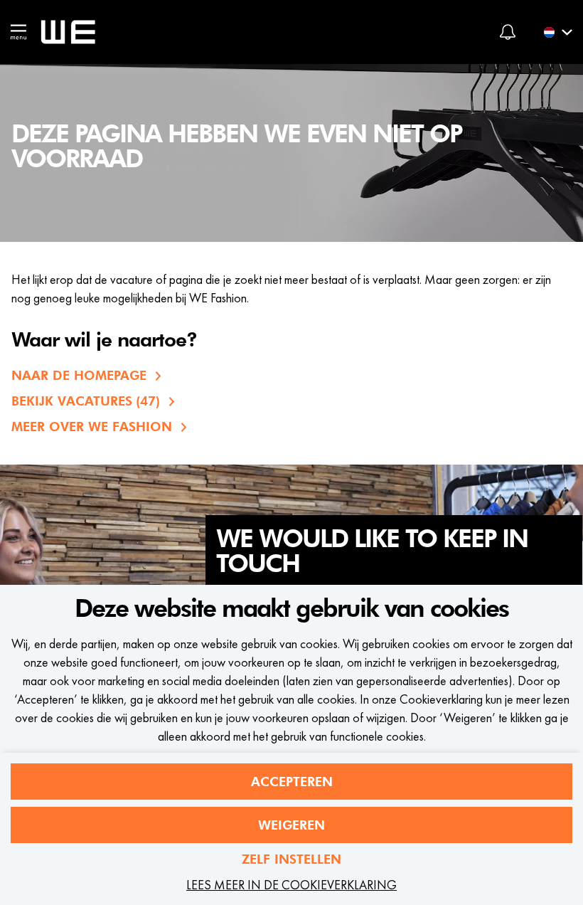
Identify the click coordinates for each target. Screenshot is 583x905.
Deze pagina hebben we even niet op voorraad (236, 147)
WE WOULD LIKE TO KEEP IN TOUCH (372, 552)
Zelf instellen (291, 859)
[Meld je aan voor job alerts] (507, 32)
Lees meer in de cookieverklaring (291, 885)
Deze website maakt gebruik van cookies (291, 609)
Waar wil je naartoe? (104, 340)
